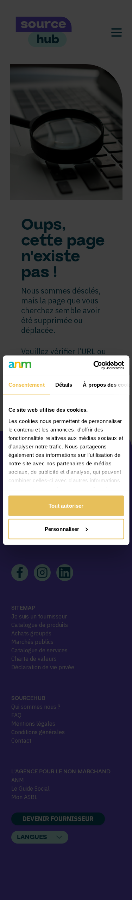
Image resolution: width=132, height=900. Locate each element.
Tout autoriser (66, 506)
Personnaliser (62, 529)
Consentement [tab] (26, 385)
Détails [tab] (63, 385)
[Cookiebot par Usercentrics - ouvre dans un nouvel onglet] (94, 365)
